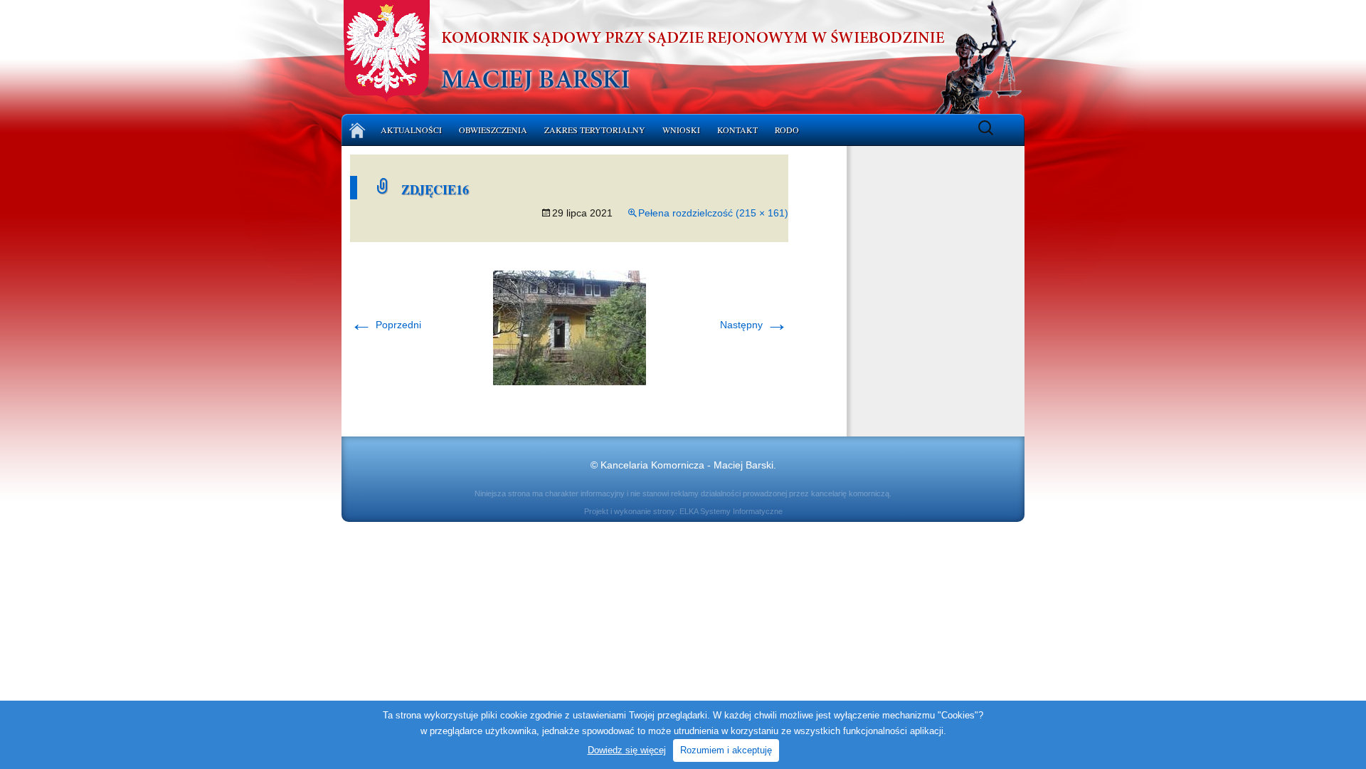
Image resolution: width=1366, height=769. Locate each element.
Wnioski (681, 129)
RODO (787, 129)
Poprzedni (385, 324)
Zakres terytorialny (594, 129)
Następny (754, 324)
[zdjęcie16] (569, 327)
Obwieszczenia (493, 129)
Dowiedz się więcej (627, 750)
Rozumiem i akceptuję (726, 750)
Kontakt (737, 129)
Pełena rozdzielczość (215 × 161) (713, 213)
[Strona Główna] (358, 130)
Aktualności (411, 129)
